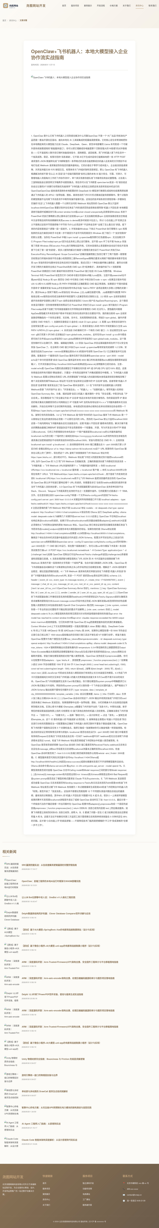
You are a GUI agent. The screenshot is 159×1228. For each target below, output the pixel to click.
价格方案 (114, 5)
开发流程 (101, 5)
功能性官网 (87, 1188)
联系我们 (153, 5)
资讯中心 (140, 5)
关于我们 (127, 5)
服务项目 (75, 5)
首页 (64, 5)
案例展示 (88, 5)
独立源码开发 (88, 1183)
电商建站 (86, 1194)
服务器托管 (87, 1204)
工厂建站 (86, 1199)
